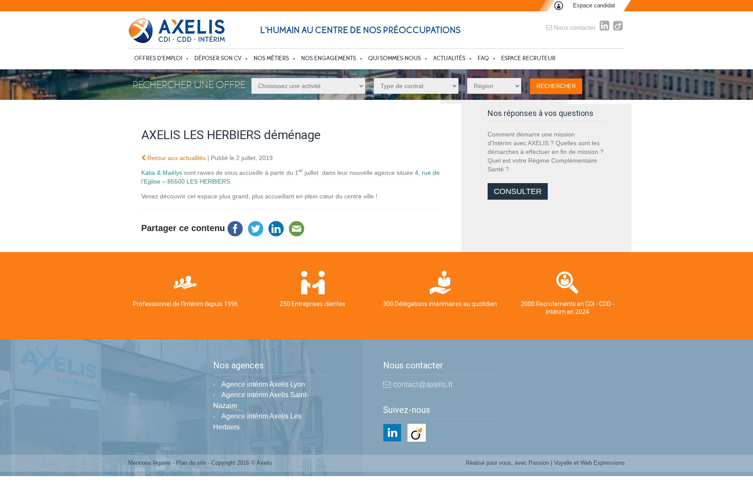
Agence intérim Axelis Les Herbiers (257, 421)
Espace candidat (594, 5)
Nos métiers (271, 58)
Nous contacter (574, 27)
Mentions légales (149, 463)
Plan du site (191, 463)
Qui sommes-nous (394, 58)
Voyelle (563, 463)
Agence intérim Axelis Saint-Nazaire (261, 400)
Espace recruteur (528, 58)
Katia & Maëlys (161, 172)
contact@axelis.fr (422, 384)
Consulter (518, 191)
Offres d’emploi (158, 58)
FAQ (483, 58)
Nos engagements (328, 58)
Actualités (449, 58)
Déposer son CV (217, 58)
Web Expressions (602, 463)
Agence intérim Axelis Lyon (263, 384)
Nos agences (238, 366)
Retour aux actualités (176, 157)
